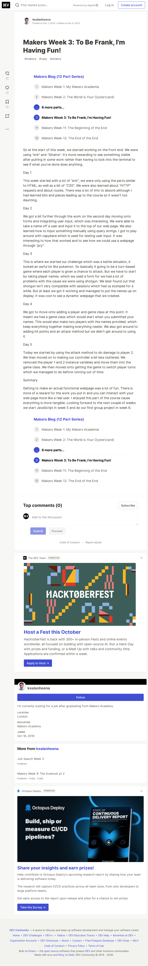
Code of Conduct (70, 542)
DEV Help (103, 935)
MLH (135, 940)
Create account (131, 5)
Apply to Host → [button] (38, 663)
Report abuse (93, 542)
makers (30, 59)
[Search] (17, 5)
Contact (77, 940)
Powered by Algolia (84, 5)
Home (16, 935)
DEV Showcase (49, 940)
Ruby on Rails (66, 954)
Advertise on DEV (123, 935)
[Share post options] (7, 129)
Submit (38, 531)
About (65, 940)
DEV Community (19, 930)
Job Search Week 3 (30, 761)
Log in (109, 5)
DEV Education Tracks (82, 935)
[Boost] (7, 116)
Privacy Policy (76, 945)
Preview (57, 531)
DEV (87, 950)
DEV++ (49, 935)
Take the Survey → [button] (33, 907)
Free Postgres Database (99, 940)
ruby (43, 59)
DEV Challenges (32, 935)
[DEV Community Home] (5, 5)
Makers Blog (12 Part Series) (59, 76)
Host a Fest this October (52, 632)
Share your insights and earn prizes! (55, 867)
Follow (80, 697)
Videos (61, 935)
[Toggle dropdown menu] (141, 558)
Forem (32, 950)
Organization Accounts (23, 940)
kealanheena (41, 19)
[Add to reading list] (7, 103)
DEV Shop (123, 940)
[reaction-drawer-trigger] (7, 75)
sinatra (55, 59)
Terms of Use (96, 945)
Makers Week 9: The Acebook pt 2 (41, 776)
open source (51, 950)
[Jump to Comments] (7, 89)
